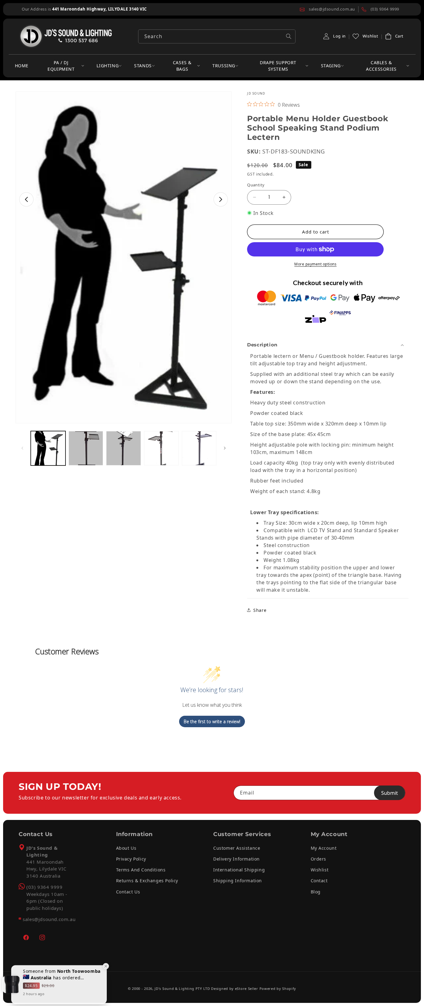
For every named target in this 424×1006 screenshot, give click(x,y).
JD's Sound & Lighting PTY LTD (182, 988)
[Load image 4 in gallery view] (161, 448)
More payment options (315, 264)
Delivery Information (236, 859)
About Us (126, 848)
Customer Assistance (236, 848)
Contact (319, 881)
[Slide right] (225, 448)
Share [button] (259, 610)
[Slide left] (22, 448)
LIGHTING (108, 66)
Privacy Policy (131, 859)
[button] (394, 36)
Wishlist (320, 870)
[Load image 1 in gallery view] (48, 448)
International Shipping (239, 870)
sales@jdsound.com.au (49, 919)
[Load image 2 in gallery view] (86, 448)
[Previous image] (26, 199)
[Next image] (221, 199)
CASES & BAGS (182, 66)
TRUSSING (223, 66)
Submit (389, 793)
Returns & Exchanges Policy (147, 881)
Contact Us (128, 892)
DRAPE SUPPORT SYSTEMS (278, 66)
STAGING (331, 66)
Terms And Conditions (141, 870)
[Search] (288, 36)
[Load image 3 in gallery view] (123, 448)
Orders (319, 859)
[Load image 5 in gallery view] (199, 448)
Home (22, 66)
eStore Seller (246, 988)
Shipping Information (237, 881)
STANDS (143, 66)
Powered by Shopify (277, 988)
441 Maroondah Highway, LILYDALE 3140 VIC (99, 9)
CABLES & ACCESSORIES (381, 66)
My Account (324, 848)
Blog (316, 892)
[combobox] (216, 36)
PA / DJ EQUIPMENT (60, 66)
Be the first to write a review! (212, 721)
